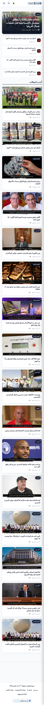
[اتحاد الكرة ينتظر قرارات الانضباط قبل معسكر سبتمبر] (22, 417)
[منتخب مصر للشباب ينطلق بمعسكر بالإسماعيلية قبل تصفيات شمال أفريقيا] (22, 98)
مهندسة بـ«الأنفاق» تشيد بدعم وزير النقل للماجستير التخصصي (23, 396)
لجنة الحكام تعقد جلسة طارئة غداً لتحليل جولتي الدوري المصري (22, 501)
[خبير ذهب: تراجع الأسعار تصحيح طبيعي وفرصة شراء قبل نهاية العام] (22, 309)
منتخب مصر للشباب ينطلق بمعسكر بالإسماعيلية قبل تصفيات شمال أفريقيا (22, 22)
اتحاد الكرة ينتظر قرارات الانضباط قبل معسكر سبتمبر (22, 430)
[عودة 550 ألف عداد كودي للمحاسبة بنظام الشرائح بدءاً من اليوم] (22, 345)
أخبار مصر (37, 231)
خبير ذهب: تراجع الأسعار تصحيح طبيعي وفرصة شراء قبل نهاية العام (23, 324)
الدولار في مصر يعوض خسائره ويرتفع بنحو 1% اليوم (21, 38)
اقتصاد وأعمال (36, 125)
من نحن (35, 690)
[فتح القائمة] (4, 3)
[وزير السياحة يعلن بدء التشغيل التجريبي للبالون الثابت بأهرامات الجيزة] (22, 630)
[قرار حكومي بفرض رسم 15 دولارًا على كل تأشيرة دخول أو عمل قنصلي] (22, 594)
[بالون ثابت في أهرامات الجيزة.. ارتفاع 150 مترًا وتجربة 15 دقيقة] (22, 522)
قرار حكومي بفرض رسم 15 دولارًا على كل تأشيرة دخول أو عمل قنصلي (23, 609)
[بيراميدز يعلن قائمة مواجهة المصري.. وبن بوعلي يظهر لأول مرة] (22, 450)
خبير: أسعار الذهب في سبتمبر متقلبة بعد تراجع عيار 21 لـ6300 (22, 288)
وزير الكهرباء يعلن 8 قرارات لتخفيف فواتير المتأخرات (20, 71)
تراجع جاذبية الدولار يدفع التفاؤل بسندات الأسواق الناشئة (21, 49)
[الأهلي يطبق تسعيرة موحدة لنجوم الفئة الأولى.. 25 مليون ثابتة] (22, 203)
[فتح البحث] (9, 3)
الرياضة (38, 14)
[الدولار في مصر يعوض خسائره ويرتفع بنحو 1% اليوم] (22, 134)
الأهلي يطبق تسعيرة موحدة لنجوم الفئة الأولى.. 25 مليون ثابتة (21, 61)
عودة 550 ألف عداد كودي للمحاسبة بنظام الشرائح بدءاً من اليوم (22, 360)
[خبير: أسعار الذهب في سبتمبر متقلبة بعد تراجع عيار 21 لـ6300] (22, 273)
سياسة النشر (10, 690)
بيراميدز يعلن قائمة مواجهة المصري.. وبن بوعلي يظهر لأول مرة (22, 465)
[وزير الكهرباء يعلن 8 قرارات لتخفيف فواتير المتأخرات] (22, 239)
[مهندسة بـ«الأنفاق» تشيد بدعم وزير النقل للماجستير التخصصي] (22, 381)
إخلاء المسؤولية (22, 694)
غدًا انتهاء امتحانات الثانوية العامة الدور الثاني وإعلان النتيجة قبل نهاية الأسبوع (23, 573)
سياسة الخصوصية (20, 690)
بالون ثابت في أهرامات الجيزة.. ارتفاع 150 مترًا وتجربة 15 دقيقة (22, 537)
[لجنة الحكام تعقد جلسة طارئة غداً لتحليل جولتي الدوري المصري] (22, 486)
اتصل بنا (29, 690)
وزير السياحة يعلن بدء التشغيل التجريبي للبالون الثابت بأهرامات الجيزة (22, 645)
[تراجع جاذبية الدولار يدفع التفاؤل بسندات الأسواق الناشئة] (22, 167)
